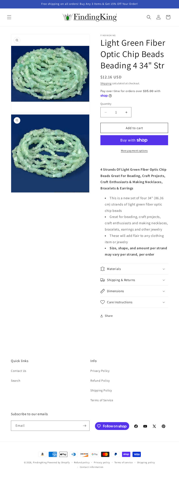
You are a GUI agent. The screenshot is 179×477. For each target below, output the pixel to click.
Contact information (91, 467)
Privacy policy (102, 462)
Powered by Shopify (58, 462)
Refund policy (82, 462)
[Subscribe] (84, 426)
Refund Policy (100, 381)
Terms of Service (101, 400)
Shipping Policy (101, 390)
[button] (9, 17)
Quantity (105, 104)
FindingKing (40, 462)
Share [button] (109, 316)
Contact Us (18, 371)
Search (16, 381)
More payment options (134, 150)
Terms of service (123, 462)
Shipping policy (146, 462)
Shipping (106, 83)
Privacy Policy (99, 371)
